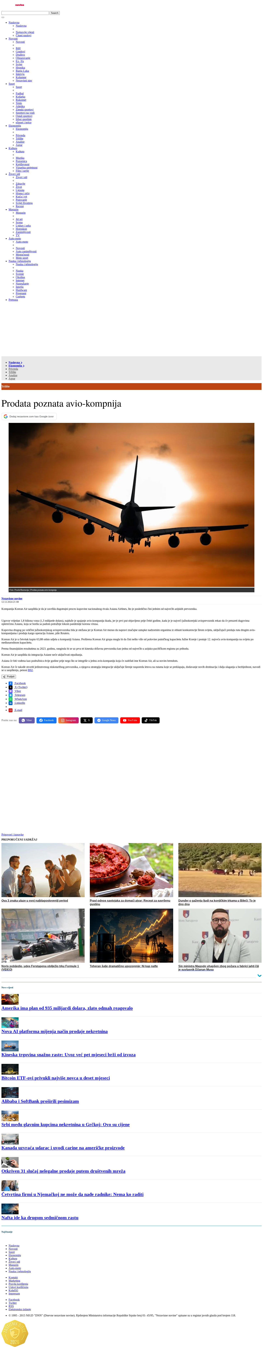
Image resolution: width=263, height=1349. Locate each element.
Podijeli (10, 676)
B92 (30, 670)
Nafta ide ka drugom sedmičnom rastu (39, 1217)
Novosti (13, 38)
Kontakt (13, 1277)
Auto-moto (15, 238)
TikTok (153, 720)
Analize (13, 375)
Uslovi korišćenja (18, 1287)
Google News (109, 720)
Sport (12, 83)
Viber (17, 691)
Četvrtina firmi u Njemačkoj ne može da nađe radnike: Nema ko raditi (72, 1194)
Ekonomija (15, 125)
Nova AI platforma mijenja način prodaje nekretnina (54, 1031)
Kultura (13, 148)
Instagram (71, 720)
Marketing (14, 1280)
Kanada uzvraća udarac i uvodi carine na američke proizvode (63, 1147)
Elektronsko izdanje (20, 1309)
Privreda (13, 368)
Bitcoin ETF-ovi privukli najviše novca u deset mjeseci (55, 1078)
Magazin (13, 209)
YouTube (132, 720)
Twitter (13, 1302)
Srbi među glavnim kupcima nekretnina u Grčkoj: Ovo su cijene (65, 1124)
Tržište (12, 372)
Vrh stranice (12, 1239)
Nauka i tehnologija (20, 261)
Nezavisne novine (11, 598)
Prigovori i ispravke (12, 834)
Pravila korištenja (18, 1283)
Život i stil (14, 174)
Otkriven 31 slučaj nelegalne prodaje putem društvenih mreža (63, 1171)
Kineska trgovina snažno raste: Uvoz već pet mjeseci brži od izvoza (68, 1054)
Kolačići (13, 1290)
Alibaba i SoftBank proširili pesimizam (40, 1101)
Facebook (20, 683)
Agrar (12, 378)
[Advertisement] (131, 329)
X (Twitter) (20, 687)
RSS (11, 1306)
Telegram (19, 695)
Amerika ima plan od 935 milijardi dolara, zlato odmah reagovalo (67, 1008)
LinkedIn (19, 702)
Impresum (14, 1293)
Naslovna (14, 22)
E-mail (18, 710)
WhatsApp (20, 698)
